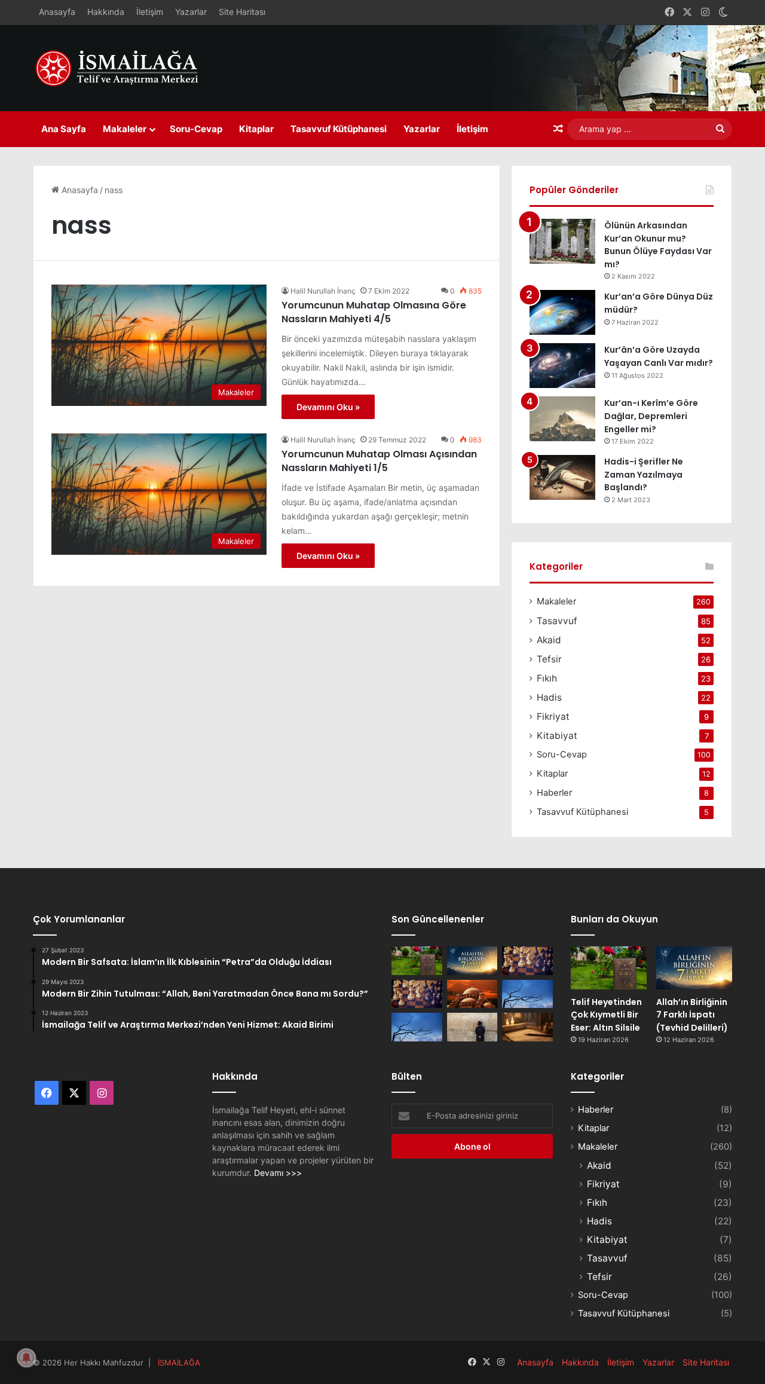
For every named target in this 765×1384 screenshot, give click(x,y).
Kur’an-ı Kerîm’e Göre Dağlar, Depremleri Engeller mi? (651, 416)
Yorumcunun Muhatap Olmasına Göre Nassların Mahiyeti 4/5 (373, 311)
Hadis (549, 697)
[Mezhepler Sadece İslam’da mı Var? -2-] (416, 1027)
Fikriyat (553, 716)
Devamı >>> (278, 1173)
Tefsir (549, 659)
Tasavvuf (557, 621)
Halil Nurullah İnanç (323, 290)
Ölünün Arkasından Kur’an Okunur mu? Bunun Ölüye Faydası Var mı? (658, 244)
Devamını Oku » (328, 407)
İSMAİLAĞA (179, 1362)
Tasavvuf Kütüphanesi (338, 129)
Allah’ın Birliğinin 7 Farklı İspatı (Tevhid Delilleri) (692, 1015)
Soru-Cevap (196, 129)
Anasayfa (57, 12)
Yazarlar (191, 12)
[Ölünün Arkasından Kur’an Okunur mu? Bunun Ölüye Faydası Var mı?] (562, 241)
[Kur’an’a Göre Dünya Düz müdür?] (562, 312)
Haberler (554, 792)
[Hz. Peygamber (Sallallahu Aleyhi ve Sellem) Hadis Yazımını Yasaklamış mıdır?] (527, 1027)
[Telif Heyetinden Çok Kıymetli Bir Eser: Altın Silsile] (416, 960)
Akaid (549, 640)
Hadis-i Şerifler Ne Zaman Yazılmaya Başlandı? (643, 474)
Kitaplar (256, 129)
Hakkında (105, 12)
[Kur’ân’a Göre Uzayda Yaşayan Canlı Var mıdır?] (562, 365)
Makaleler (124, 129)
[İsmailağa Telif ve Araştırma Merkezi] (122, 68)
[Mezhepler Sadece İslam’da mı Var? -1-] (527, 994)
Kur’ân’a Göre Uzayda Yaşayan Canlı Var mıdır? (658, 356)
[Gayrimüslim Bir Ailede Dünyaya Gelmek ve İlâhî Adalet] (472, 994)
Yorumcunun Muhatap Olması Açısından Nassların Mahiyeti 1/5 (379, 460)
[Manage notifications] (26, 1357)
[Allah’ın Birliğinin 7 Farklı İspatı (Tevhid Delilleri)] (472, 960)
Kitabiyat (557, 735)
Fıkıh (547, 678)
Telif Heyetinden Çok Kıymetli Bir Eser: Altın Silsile (606, 1015)
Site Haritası (242, 12)
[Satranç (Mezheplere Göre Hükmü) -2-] (527, 960)
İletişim (149, 12)
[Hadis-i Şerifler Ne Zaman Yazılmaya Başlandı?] (562, 477)
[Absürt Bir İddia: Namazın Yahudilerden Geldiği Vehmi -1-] (472, 1027)
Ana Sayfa (63, 129)
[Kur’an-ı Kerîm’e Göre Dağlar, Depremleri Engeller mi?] (562, 418)
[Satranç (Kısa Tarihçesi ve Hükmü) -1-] (416, 994)
